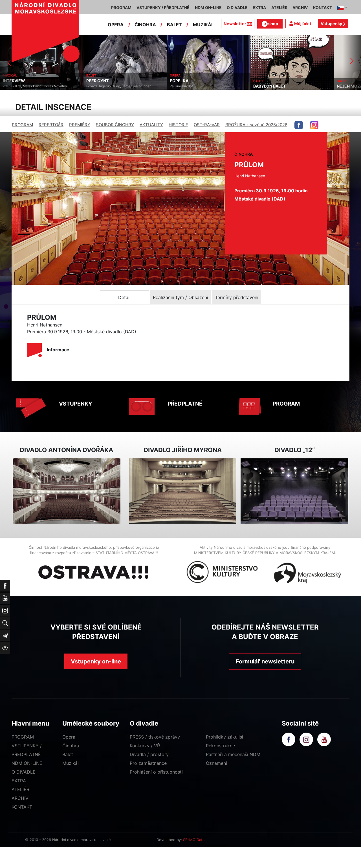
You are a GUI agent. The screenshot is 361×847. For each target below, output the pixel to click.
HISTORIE (178, 124)
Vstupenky (332, 23)
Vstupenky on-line (96, 661)
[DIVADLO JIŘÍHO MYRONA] (183, 491)
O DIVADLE (24, 772)
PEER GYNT (14, 81)
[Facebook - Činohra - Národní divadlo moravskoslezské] (298, 125)
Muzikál (70, 763)
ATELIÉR (20, 789)
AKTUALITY (151, 124)
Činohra (70, 745)
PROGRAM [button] (121, 7)
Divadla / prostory (149, 754)
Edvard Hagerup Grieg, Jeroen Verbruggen (35, 86)
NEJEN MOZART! (269, 86)
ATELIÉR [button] (279, 7)
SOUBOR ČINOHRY (115, 124)
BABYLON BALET (186, 86)
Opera (68, 737)
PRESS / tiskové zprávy (155, 737)
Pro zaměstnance (148, 763)
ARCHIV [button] (300, 7)
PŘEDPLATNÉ (185, 403)
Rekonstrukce (220, 745)
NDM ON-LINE (27, 763)
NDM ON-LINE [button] (208, 7)
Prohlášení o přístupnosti (156, 772)
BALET (174, 24)
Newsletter (235, 23)
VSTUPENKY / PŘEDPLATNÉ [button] (163, 7)
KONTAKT (22, 807)
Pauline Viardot (97, 86)
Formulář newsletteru (265, 661)
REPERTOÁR (51, 124)
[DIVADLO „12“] (294, 491)
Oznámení (216, 763)
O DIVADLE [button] (237, 7)
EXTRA (19, 780)
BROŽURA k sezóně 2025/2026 (256, 124)
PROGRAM (22, 124)
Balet (67, 754)
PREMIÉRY (79, 124)
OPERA (116, 24)
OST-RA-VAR (207, 124)
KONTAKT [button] (322, 7)
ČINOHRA (145, 24)
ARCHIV (20, 798)
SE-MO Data (193, 839)
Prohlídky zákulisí (224, 737)
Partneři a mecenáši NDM (233, 754)
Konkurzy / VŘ (145, 745)
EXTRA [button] (259, 7)
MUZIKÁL (203, 24)
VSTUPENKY (75, 403)
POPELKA (95, 81)
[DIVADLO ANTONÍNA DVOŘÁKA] (66, 491)
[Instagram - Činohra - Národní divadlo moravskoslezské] (314, 125)
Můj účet (302, 23)
